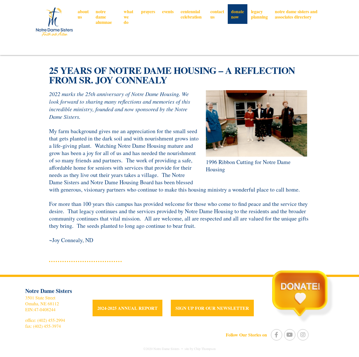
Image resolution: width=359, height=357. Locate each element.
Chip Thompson (205, 348)
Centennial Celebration (191, 14)
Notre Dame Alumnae (104, 16)
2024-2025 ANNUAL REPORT (127, 308)
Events (168, 11)
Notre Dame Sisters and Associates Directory (296, 14)
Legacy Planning (259, 14)
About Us (83, 14)
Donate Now (237, 14)
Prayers (148, 11)
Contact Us (217, 14)
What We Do (128, 16)
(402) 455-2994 (51, 320)
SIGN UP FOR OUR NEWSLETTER (212, 308)
